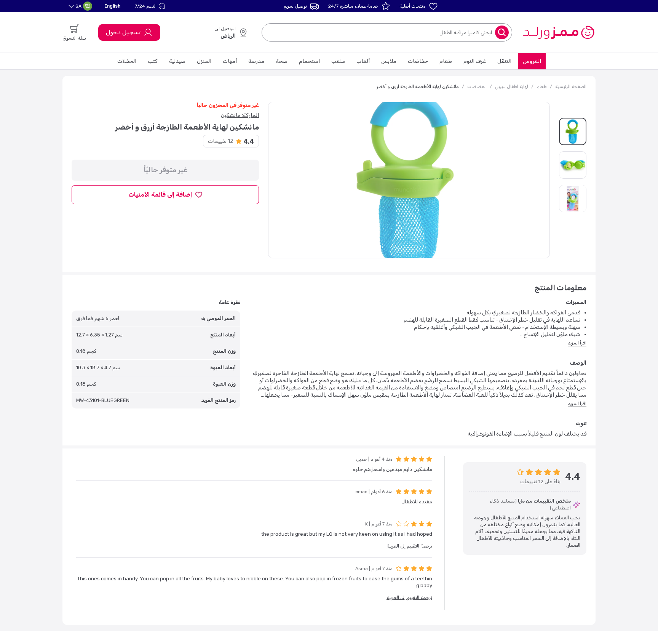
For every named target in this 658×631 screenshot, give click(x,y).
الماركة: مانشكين (240, 115)
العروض (532, 61)
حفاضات (418, 61)
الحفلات (126, 61)
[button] (151, 6)
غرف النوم (474, 61)
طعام (445, 61)
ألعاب (363, 61)
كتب (153, 61)
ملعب (338, 61)
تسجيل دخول (123, 32)
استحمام (309, 61)
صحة (281, 61)
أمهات (230, 61)
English (112, 6)
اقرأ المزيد (577, 343)
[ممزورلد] (558, 32)
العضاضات (477, 86)
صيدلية (177, 61)
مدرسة (256, 61)
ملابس (388, 61)
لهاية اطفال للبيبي (511, 86)
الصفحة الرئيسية (570, 86)
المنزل (204, 61)
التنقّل (504, 61)
